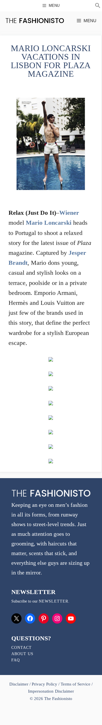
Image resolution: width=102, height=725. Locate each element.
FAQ (15, 660)
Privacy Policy (44, 684)
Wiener (69, 212)
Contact (21, 647)
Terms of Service (75, 684)
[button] (98, 6)
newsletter (53, 601)
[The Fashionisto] (35, 20)
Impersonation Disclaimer (51, 691)
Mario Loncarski (48, 222)
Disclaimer (19, 684)
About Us (22, 654)
